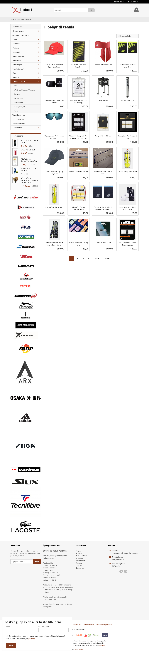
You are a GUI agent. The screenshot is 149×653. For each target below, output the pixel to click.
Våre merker (17, 127)
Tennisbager (17, 64)
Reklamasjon (80, 560)
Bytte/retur (79, 558)
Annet (16, 111)
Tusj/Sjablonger (19, 107)
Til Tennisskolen (18, 119)
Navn (8, 626)
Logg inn (79, 565)
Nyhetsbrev (89, 624)
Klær (14, 73)
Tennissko (16, 77)
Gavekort (79, 563)
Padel (14, 39)
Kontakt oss (80, 568)
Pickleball (15, 48)
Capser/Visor (18, 98)
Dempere (17, 94)
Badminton (16, 43)
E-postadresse (43, 626)
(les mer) (31, 638)
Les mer (102, 645)
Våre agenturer (81, 556)
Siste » (107, 258)
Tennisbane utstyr (19, 115)
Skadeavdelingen (18, 123)
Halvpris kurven (18, 31)
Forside (13, 19)
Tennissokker (18, 102)
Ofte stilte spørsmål (104, 624)
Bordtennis (16, 52)
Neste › (97, 258)
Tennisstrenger (18, 69)
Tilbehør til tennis (19, 81)
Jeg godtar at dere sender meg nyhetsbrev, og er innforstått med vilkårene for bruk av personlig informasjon (36, 637)
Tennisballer (16, 60)
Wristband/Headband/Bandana (24, 90)
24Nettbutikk (78, 649)
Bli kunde (79, 553)
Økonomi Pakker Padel (20, 35)
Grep (15, 86)
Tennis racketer (18, 56)
